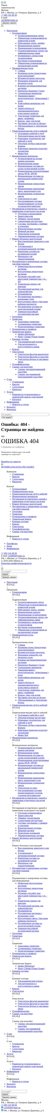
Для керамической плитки (30, 342)
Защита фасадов (25, 216)
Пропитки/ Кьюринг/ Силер (31, 91)
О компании (18, 382)
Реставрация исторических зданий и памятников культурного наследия (29, 210)
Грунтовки (17, 316)
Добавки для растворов (29, 219)
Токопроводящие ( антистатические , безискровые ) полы (33, 98)
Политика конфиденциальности (16, 563)
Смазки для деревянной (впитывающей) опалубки (30, 375)
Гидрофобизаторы (20, 364)
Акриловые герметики (28, 321)
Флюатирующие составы (29, 229)
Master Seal (23, 153)
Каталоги (16, 399)
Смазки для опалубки (22, 367)
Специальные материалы (30, 93)
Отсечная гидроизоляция (30, 214)
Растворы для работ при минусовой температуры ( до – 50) (32, 279)
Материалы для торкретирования (26, 257)
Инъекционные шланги (29, 45)
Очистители (18, 352)
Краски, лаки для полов (29, 121)
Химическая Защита (21, 331)
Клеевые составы (20, 339)
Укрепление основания (29, 234)
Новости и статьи (20, 404)
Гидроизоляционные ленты (31, 35)
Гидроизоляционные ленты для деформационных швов (33, 51)
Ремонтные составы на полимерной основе (28, 252)
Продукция (12, 30)
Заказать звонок (9, 23)
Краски (15, 349)
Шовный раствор (26, 231)
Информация (13, 402)
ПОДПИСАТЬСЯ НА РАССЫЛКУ (17, 467)
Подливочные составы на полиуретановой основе (30, 307)
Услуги (10, 392)
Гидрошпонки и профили (24, 329)
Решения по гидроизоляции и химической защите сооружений (27, 395)
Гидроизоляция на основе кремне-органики (30, 159)
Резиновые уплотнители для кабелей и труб (31, 139)
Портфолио (12, 543)
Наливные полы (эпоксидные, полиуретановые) (32, 74)
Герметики (17, 319)
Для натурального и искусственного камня (28, 345)
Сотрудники (18, 387)
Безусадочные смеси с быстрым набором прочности (33, 302)
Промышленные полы (22, 68)
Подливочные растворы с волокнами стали (30, 297)
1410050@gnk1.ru (9, 20)
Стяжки (21, 71)
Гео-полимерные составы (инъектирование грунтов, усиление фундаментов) (30, 203)
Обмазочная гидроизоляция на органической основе (32, 64)
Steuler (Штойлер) (26, 334)
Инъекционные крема (28, 163)
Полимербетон (25, 294)
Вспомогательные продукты (31, 78)
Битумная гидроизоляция (30, 61)
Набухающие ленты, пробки (31, 43)
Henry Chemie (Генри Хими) (31, 337)
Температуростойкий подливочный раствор (28, 312)
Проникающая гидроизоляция (32, 48)
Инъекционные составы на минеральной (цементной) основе (30, 178)
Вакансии (17, 389)
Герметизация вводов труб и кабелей (29, 131)
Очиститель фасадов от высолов (33, 357)
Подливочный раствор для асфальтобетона (30, 290)
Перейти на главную (11, 461)
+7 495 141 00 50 (9, 15)
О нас (9, 379)
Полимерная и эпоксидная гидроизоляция (30, 57)
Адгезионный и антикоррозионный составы (31, 247)
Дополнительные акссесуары (31, 136)
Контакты (11, 409)
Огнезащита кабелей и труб (31, 133)
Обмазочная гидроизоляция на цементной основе (32, 39)
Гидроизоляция (19, 33)
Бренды (15, 384)
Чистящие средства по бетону (32, 123)
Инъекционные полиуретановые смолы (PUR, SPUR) (33, 172)
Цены (9, 546)
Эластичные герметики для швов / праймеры (31, 117)
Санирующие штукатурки (30, 221)
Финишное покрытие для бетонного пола (30, 82)
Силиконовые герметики (30, 324)
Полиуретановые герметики (31, 326)
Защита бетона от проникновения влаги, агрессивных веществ (28, 111)
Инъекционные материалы (25, 156)
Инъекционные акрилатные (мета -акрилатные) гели (31, 189)
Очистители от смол (27, 199)
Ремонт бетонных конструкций (27, 239)
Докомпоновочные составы (31, 236)
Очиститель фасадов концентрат (33, 354)
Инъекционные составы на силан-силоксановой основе (31, 167)
